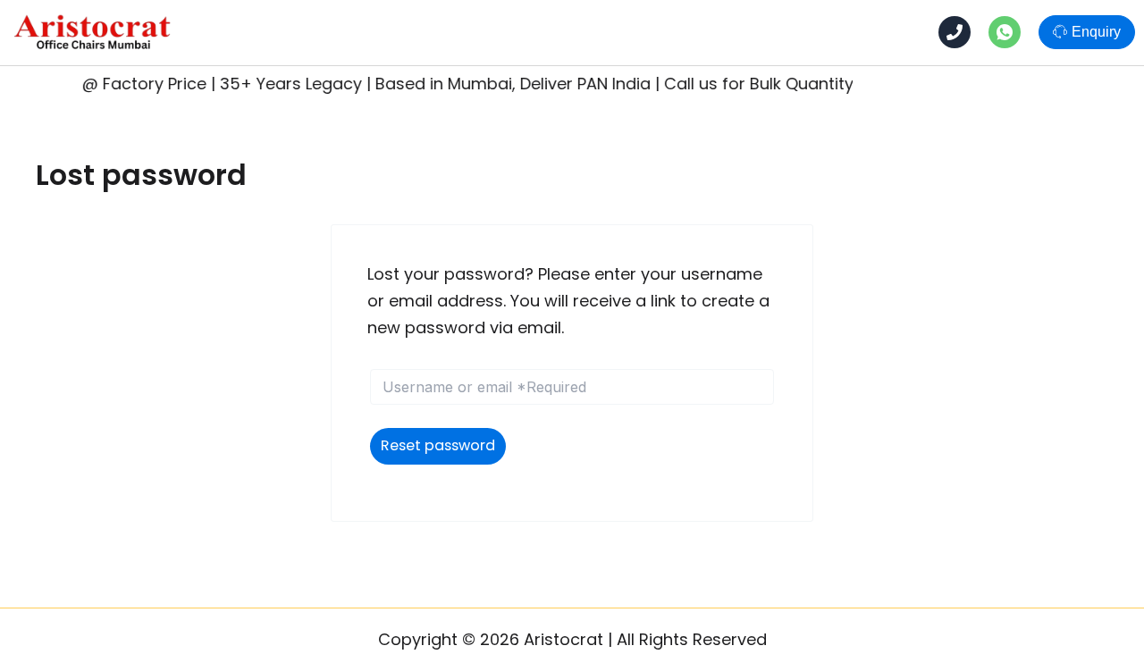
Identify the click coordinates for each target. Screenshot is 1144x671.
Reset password (438, 445)
